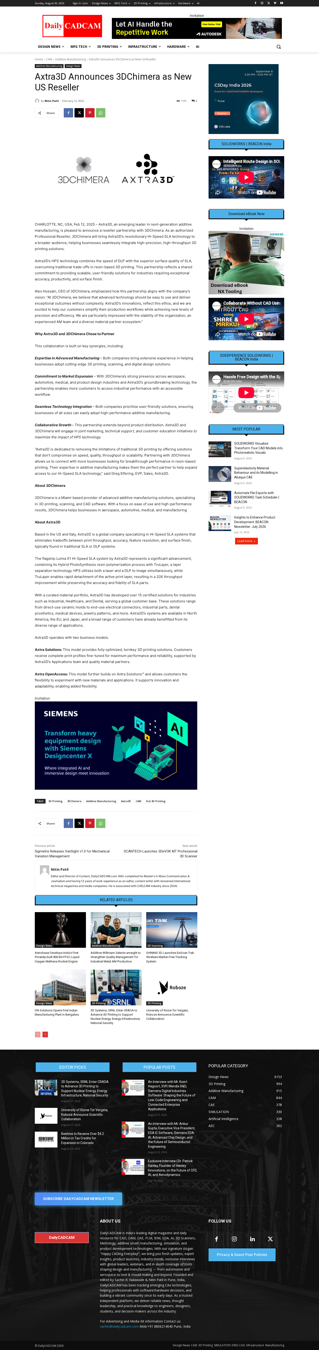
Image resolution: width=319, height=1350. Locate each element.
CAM (49, 59)
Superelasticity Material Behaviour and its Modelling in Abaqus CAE (256, 472)
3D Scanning (155, 945)
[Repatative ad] (197, 28)
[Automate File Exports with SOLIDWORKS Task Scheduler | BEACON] (220, 499)
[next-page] (45, 1034)
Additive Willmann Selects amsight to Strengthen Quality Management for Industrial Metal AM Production (116, 957)
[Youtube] (281, 3)
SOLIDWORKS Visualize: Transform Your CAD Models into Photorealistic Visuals (258, 448)
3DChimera (74, 801)
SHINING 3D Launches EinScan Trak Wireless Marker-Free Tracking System (170, 957)
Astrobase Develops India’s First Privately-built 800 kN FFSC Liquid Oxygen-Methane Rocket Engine (57, 957)
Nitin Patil (52, 101)
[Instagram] (262, 3)
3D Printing (55, 801)
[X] (268, 3)
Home (39, 59)
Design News (73, 66)
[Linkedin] (252, 1239)
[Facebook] (255, 3)
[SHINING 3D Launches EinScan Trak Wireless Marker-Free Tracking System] (171, 930)
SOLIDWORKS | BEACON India (246, 144)
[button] (278, 46)
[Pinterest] (90, 112)
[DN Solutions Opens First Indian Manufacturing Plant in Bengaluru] (60, 987)
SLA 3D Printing (156, 801)
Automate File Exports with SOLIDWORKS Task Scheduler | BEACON (256, 497)
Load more (244, 541)
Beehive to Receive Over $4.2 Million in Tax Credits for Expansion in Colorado (82, 1138)
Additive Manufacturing (70, 59)
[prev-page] (38, 1034)
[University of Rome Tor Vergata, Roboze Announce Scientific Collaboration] (171, 987)
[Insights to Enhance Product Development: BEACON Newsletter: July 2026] (220, 523)
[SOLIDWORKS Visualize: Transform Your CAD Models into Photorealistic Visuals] (220, 449)
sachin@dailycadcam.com (119, 1326)
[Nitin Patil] (38, 101)
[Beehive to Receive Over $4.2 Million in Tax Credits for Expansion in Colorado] (46, 1139)
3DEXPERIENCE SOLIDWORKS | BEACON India (246, 357)
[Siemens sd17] (116, 745)
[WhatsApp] (100, 112)
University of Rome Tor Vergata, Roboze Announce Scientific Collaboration (167, 1014)
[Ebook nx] (246, 262)
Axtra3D (126, 801)
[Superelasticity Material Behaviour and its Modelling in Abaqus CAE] (220, 474)
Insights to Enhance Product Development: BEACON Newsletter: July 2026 (254, 521)
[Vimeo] (275, 3)
